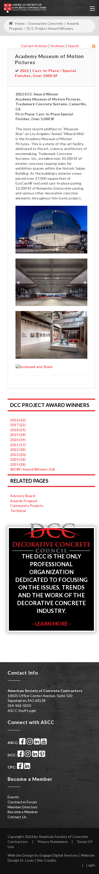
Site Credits (46, 860)
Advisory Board (22, 496)
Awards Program (23, 501)
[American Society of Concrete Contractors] (25, 7)
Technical (18, 510)
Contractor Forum (22, 802)
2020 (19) (18, 440)
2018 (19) (18, 430)
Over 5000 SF (45, 75)
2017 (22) (18, 425)
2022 (24, 70)
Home (19, 23)
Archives (58, 46)
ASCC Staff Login (22, 710)
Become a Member (23, 812)
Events (13, 797)
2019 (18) (18, 434)
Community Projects (27, 505)
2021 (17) (18, 445)
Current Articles (34, 46)
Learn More (51, 624)
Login (90, 865)
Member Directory (22, 807)
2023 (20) (18, 454)
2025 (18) (18, 464)
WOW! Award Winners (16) (32, 469)
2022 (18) (18, 449)
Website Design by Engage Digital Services (43, 855)
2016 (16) (18, 420)
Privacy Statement (53, 841)
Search (73, 46)
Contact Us (17, 817)
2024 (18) (18, 459)
